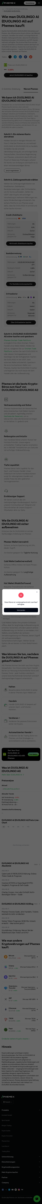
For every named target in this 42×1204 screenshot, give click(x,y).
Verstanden (21, 610)
